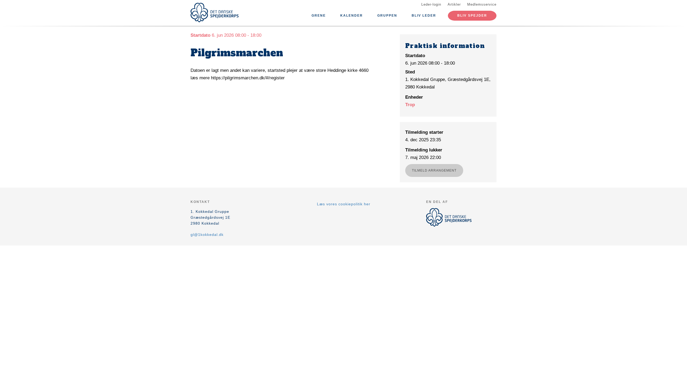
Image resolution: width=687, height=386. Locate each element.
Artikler (454, 4)
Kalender (351, 15)
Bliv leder (424, 15)
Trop (410, 104)
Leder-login (431, 4)
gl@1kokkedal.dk (207, 234)
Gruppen (387, 15)
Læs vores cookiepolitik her (343, 204)
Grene (319, 15)
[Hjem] (215, 13)
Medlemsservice (481, 4)
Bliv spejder (472, 15)
